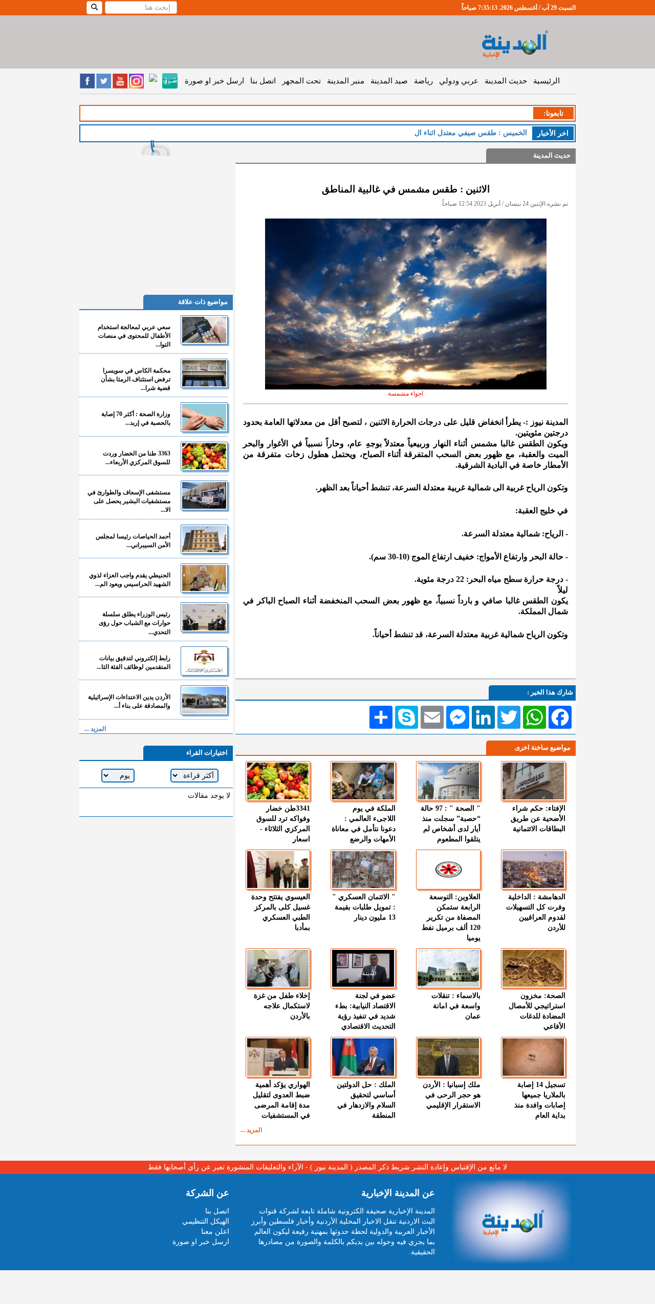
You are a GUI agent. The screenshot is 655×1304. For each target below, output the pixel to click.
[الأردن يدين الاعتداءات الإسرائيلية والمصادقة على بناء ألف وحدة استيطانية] (204, 699)
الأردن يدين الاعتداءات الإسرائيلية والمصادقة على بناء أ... (129, 701)
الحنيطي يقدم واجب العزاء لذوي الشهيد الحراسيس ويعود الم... (129, 580)
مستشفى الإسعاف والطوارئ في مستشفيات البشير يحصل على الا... (129, 501)
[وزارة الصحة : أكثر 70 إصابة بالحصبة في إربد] (204, 416)
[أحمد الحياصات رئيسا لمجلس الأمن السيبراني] (204, 539)
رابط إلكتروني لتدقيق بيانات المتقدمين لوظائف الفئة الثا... (133, 662)
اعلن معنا (215, 1231)
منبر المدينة (345, 81)
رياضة (423, 81)
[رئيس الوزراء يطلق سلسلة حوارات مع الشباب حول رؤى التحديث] (204, 617)
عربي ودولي (458, 81)
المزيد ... (251, 1130)
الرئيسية (546, 81)
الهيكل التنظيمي (205, 1221)
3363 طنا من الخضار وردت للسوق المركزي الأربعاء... (136, 458)
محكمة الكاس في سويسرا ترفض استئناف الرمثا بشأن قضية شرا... (135, 379)
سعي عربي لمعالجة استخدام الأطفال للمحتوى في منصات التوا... (134, 335)
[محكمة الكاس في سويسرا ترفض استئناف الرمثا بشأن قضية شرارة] (204, 373)
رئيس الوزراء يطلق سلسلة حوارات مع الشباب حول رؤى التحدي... (134, 623)
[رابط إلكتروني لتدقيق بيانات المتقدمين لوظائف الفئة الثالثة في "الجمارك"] (204, 661)
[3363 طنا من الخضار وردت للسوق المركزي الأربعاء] (204, 456)
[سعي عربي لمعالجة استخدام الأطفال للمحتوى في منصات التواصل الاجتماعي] (204, 329)
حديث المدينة (506, 81)
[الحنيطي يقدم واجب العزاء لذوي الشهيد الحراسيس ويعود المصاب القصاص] (204, 578)
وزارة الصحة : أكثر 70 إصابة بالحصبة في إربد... (135, 418)
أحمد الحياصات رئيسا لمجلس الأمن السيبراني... (133, 541)
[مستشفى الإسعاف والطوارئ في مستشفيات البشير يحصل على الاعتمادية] (204, 495)
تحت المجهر (301, 81)
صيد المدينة (389, 81)
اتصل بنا (263, 81)
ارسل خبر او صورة (214, 81)
